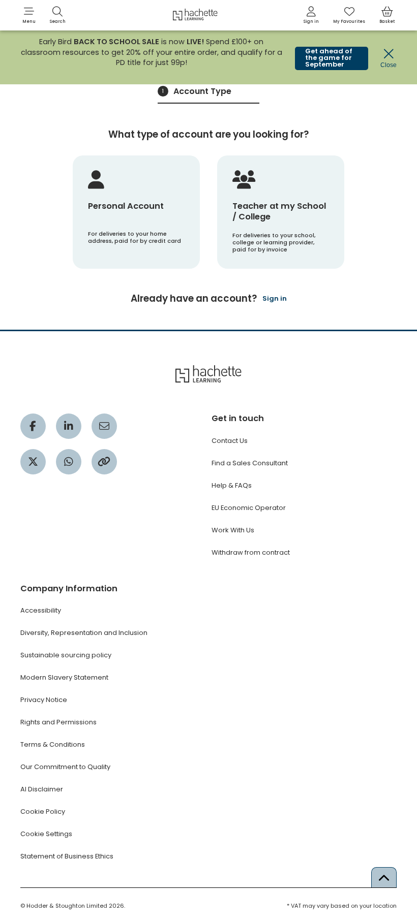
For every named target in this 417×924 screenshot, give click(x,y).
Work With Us (233, 530)
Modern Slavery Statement (64, 677)
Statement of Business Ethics (66, 856)
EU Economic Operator (249, 508)
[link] (311, 15)
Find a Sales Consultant (250, 463)
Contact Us (230, 440)
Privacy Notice (43, 700)
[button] (29, 15)
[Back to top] (384, 877)
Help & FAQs (232, 485)
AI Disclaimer (41, 789)
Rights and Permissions (58, 722)
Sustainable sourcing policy (65, 655)
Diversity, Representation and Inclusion (83, 633)
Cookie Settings (46, 834)
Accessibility (40, 610)
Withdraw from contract (251, 552)
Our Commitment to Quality (65, 767)
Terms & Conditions (52, 744)
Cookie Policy (42, 811)
